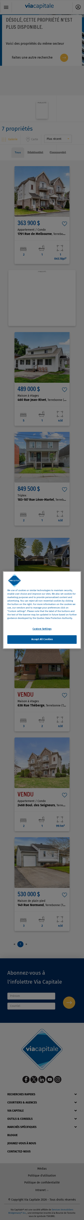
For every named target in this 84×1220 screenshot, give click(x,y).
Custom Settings (42, 628)
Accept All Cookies (42, 639)
